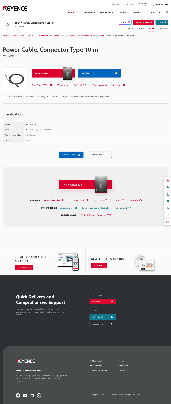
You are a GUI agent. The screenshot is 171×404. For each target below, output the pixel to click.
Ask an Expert (66, 207)
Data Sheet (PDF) (40, 85)
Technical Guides (52, 200)
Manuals (61, 85)
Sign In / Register (116, 4)
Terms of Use (124, 365)
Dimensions (98, 85)
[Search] (167, 12)
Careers (131, 4)
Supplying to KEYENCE (98, 370)
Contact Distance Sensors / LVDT (95, 215)
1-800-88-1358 (161, 4)
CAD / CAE (79, 85)
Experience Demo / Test (93, 207)
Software (117, 85)
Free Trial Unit (120, 207)
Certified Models (96, 361)
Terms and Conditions (98, 365)
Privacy (122, 361)
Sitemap (122, 370)
